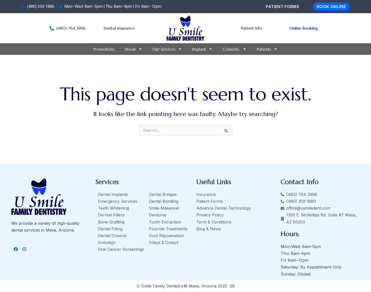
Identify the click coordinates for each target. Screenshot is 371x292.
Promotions (103, 49)
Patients (264, 49)
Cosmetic (231, 49)
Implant (199, 49)
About (130, 49)
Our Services (163, 49)
